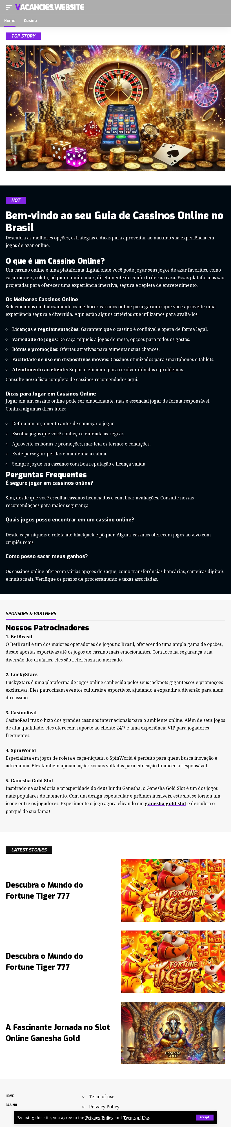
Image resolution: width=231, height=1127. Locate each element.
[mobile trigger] (10, 7)
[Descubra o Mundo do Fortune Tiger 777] (173, 890)
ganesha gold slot (165, 803)
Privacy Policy (99, 1117)
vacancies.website (49, 7)
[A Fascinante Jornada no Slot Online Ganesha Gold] (173, 1033)
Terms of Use (136, 1117)
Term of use (101, 1096)
